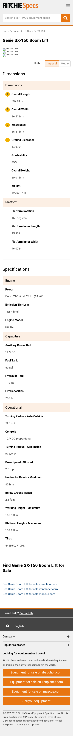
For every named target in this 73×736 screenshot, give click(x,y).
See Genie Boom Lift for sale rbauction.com (30, 584)
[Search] (65, 18)
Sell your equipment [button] (36, 701)
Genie (30, 31)
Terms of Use (53, 717)
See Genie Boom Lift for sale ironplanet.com (30, 589)
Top (66, 730)
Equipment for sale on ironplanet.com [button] (36, 682)
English (20, 626)
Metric (65, 63)
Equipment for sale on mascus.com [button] (36, 691)
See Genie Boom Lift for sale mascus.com (29, 594)
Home (6, 31)
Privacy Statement (35, 717)
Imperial (52, 63)
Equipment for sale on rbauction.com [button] (36, 672)
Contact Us (26, 613)
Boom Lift (18, 31)
